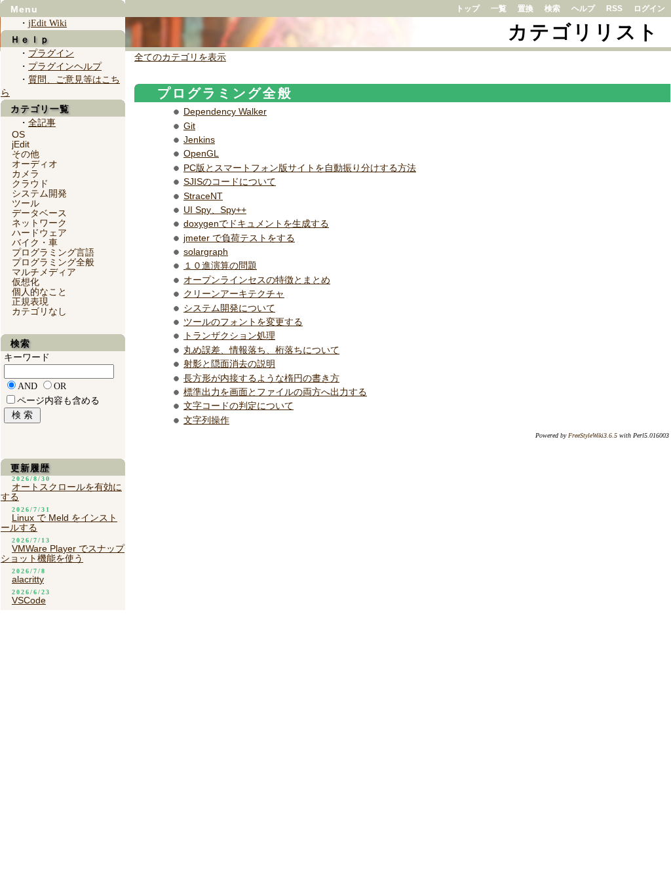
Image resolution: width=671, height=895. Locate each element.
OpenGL (201, 153)
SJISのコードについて (229, 181)
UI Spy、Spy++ (214, 209)
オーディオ (35, 164)
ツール (25, 203)
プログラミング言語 (53, 252)
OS (18, 134)
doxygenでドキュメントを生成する (256, 223)
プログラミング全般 (225, 93)
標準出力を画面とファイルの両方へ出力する (275, 392)
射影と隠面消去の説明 (229, 363)
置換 (525, 8)
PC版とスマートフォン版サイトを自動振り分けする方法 (299, 167)
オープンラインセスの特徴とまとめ (256, 280)
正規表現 (30, 301)
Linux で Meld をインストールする (59, 522)
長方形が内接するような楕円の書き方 (261, 378)
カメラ (25, 173)
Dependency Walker (225, 111)
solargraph (205, 251)
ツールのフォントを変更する (243, 321)
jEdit (20, 144)
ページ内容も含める (58, 401)
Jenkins (199, 139)
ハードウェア (39, 232)
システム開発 (39, 193)
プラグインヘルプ (65, 66)
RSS (614, 8)
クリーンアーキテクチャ (233, 293)
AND (27, 386)
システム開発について (229, 308)
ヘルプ (583, 8)
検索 (552, 8)
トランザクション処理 (229, 335)
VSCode (29, 600)
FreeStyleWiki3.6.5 (592, 435)
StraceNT (203, 196)
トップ (468, 8)
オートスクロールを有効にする (61, 492)
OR (60, 386)
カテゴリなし (39, 311)
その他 (25, 154)
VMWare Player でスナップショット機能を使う (63, 553)
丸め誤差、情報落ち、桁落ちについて (261, 350)
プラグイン (51, 53)
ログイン (649, 8)
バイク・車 (35, 242)
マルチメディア (44, 272)
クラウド (30, 183)
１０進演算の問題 (220, 265)
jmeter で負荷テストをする (239, 238)
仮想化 (25, 281)
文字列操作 (206, 420)
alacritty (28, 579)
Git (189, 126)
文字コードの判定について (238, 405)
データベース (39, 213)
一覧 (499, 8)
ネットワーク (39, 223)
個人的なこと (39, 291)
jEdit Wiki (47, 23)
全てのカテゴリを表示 (180, 57)
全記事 (42, 123)
